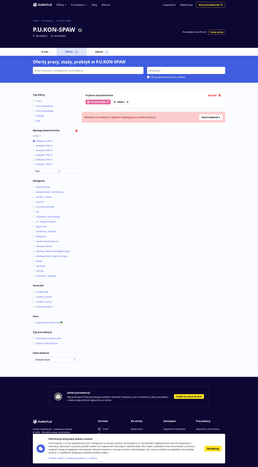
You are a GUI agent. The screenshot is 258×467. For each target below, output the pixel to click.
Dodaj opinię (216, 32)
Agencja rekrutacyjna (46, 343)
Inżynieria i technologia (48, 216)
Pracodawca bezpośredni (48, 338)
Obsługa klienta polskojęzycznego (53, 251)
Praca (39, 101)
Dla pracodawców (210, 4)
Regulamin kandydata (174, 429)
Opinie (101, 51)
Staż (38, 120)
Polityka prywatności (76, 458)
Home (36, 20)
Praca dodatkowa (44, 106)
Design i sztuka (43, 196)
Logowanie (169, 4)
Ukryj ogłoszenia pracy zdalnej (168, 77)
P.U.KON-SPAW (63, 20)
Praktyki (40, 115)
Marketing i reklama (46, 231)
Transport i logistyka (46, 275)
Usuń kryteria (210, 117)
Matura (106, 4)
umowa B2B (42, 291)
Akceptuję (213, 448)
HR (37, 211)
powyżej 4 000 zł (44, 150)
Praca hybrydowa (44, 110)
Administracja (43, 187)
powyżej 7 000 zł (44, 164)
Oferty (60, 4)
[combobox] (88, 70)
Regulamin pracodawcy (207, 429)
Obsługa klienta (44, 246)
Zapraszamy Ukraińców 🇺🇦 (49, 322)
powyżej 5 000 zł (44, 154)
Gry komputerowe (45, 206)
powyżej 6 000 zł (44, 159)
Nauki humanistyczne (47, 241)
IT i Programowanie (46, 221)
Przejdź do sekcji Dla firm (189, 396)
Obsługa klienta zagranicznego (51, 256)
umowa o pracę (44, 301)
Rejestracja (186, 4)
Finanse (40, 201)
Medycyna (41, 236)
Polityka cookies (56, 458)
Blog (94, 4)
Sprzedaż (40, 266)
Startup (40, 270)
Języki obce (41, 226)
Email (105, 429)
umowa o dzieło (44, 296)
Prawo (39, 261)
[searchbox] (88, 70)
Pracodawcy (78, 4)
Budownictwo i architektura (50, 192)
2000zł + (121, 101)
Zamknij (93, 458)
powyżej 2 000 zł (44, 141)
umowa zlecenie (44, 306)
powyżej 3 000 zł (44, 145)
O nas (44, 51)
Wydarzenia (137, 429)
